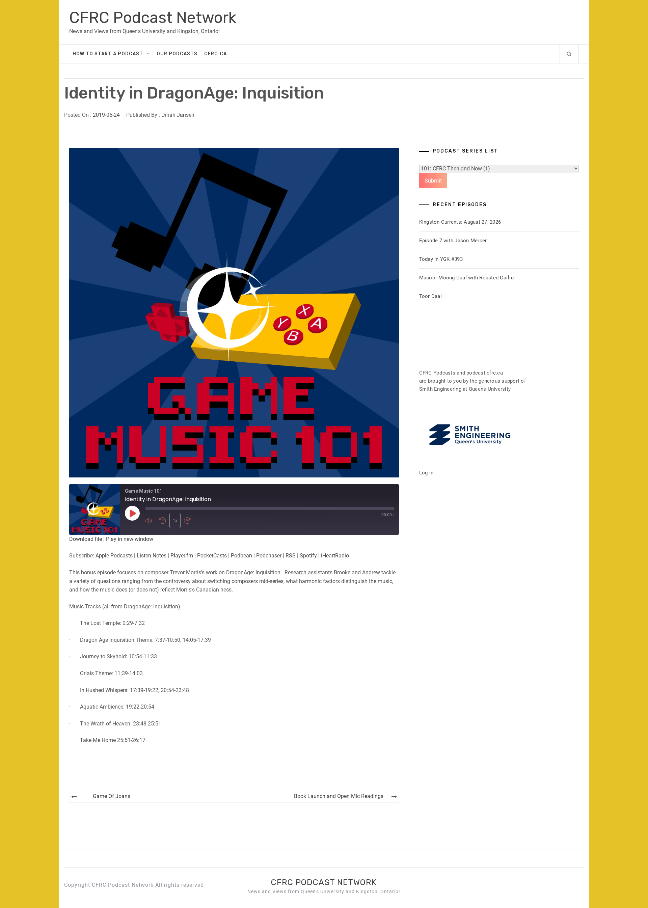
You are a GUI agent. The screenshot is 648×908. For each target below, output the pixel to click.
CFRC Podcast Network (152, 17)
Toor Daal (430, 296)
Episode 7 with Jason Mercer (453, 241)
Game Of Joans (111, 796)
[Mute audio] (150, 520)
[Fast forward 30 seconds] (189, 520)
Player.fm (181, 555)
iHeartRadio (335, 555)
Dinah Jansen (177, 115)
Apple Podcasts (114, 555)
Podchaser (268, 555)
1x (175, 520)
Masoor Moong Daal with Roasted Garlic (466, 278)
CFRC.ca (215, 53)
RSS (291, 555)
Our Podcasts (177, 53)
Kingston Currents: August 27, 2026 (460, 222)
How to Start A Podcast (108, 53)
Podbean (241, 555)
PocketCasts (212, 555)
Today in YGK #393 (441, 259)
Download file (85, 539)
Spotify (308, 555)
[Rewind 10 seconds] (162, 520)
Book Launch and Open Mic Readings (338, 796)
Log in (426, 473)
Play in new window (129, 539)
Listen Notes (151, 555)
